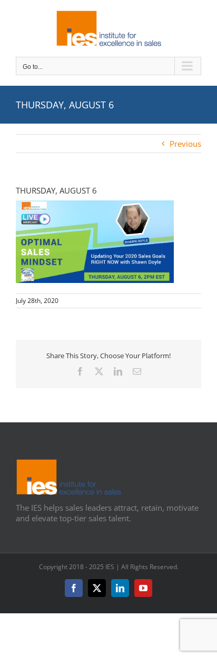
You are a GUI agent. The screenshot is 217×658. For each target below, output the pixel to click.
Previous (185, 143)
